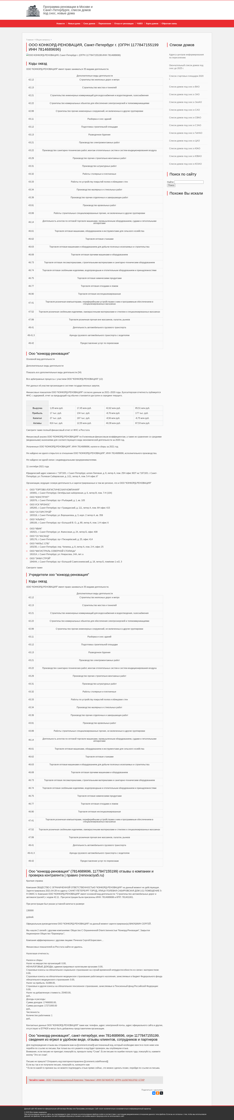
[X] (161, 1093)
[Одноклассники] (157, 1093)
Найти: (170, 182)
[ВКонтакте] (153, 1093)
